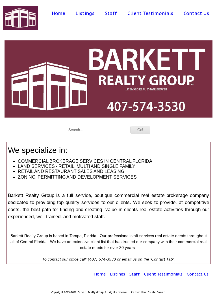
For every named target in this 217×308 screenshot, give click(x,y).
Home (58, 13)
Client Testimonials (150, 13)
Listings (85, 13)
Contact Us (196, 13)
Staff (111, 13)
